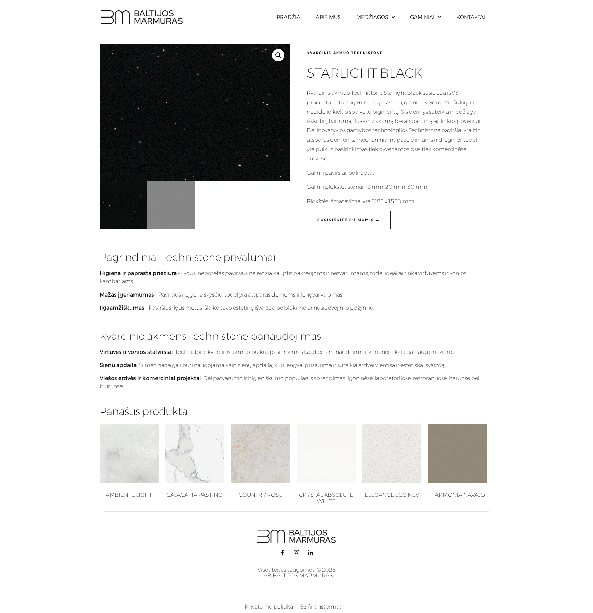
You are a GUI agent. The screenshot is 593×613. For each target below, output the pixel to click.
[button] (278, 55)
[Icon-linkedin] (310, 552)
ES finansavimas (321, 606)
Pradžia (288, 17)
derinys (418, 111)
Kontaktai (470, 17)
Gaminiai (422, 17)
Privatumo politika (269, 606)
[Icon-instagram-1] (296, 552)
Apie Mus (328, 17)
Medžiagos (372, 17)
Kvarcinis (318, 93)
